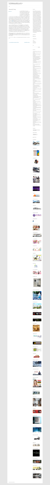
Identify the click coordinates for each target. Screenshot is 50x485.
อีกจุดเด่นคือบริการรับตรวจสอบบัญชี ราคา (37, 56)
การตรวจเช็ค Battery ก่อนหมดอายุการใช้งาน (14, 42)
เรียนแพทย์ (25, 37)
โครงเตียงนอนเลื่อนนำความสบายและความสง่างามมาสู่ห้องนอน (37, 14)
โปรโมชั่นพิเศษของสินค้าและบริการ (16, 3)
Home (9, 6)
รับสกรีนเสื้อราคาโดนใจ (27, 42)
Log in (33, 40)
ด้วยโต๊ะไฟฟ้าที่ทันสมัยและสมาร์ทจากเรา (37, 104)
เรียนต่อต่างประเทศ (22, 37)
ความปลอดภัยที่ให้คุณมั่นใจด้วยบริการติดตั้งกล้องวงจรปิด (37, 30)
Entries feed (34, 41)
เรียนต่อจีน (19, 37)
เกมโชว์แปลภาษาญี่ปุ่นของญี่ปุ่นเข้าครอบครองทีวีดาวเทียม (37, 28)
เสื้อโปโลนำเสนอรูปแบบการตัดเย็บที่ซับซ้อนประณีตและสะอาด (37, 12)
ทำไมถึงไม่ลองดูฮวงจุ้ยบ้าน (35, 95)
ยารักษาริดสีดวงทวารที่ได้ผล (37, 13)
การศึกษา (15, 37)
